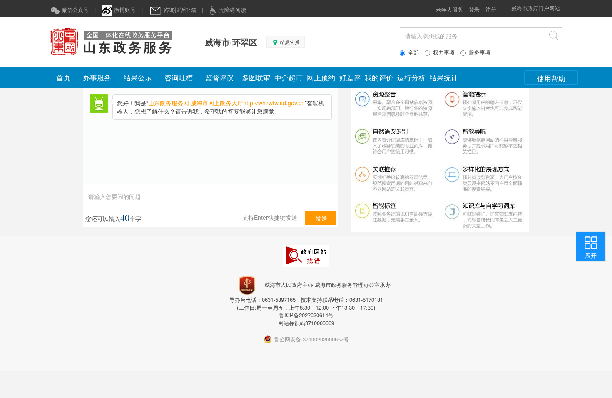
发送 (321, 218)
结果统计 (444, 77)
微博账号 (124, 10)
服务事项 (479, 52)
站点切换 (289, 42)
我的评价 (379, 77)
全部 (413, 52)
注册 (490, 9)
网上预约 (321, 77)
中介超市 (288, 77)
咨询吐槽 (178, 77)
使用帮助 (551, 78)
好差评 (350, 77)
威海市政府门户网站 (535, 8)
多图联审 (256, 77)
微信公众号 (74, 10)
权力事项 (444, 52)
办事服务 (97, 77)
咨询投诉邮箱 (179, 10)
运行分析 (411, 77)
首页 (63, 77)
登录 (474, 9)
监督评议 (219, 77)
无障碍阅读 (231, 10)
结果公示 (137, 77)
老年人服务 (449, 9)
